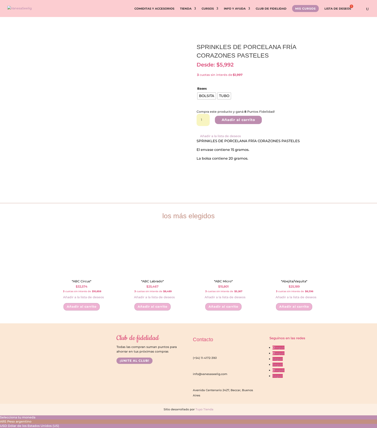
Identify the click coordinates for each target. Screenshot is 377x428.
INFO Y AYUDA (235, 8)
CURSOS (208, 8)
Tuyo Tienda (204, 409)
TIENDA (186, 8)
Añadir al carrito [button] (81, 307)
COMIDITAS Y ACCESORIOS (154, 8)
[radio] (206, 96)
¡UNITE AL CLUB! (134, 361)
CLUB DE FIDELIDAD (271, 8)
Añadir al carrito (238, 120)
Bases (202, 88)
